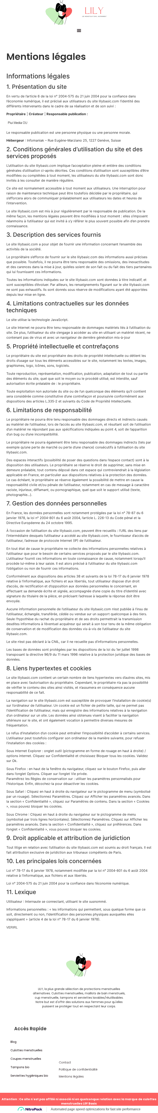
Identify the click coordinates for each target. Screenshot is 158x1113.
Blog (13, 1042)
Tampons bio (19, 1067)
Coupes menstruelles (25, 1059)
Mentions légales (71, 1076)
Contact (65, 1062)
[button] (79, 30)
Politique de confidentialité (78, 1069)
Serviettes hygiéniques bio (29, 1076)
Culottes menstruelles (26, 1050)
